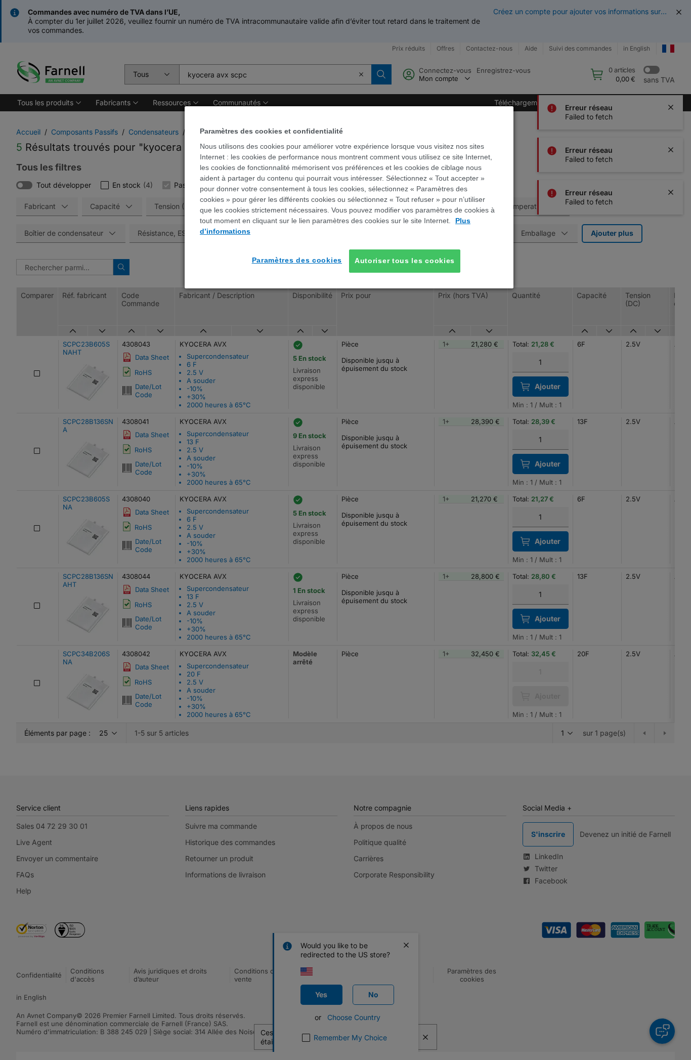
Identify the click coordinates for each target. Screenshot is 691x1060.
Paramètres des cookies (297, 260)
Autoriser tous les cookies (405, 261)
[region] (349, 197)
